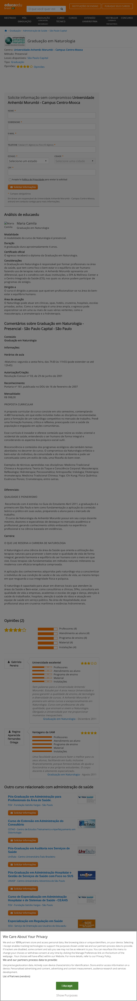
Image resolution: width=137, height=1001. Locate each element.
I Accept (67, 986)
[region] (68, 966)
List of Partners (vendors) (16, 976)
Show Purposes (67, 995)
